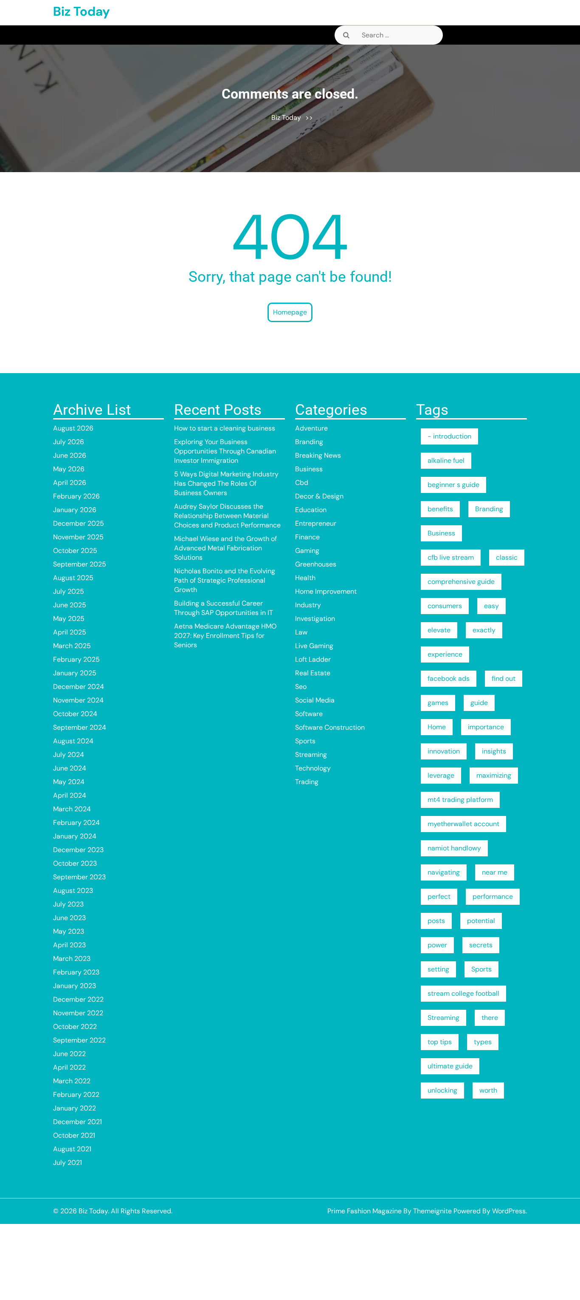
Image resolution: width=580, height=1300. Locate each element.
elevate (439, 630)
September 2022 (79, 1040)
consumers (445, 605)
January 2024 (74, 836)
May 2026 (68, 468)
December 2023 (78, 849)
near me (494, 872)
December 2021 (77, 1121)
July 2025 (68, 591)
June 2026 (69, 455)
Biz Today (81, 11)
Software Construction (330, 727)
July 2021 (67, 1162)
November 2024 (78, 700)
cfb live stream (451, 557)
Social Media (315, 700)
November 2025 (78, 536)
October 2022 (75, 1026)
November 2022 (78, 1012)
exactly (484, 630)
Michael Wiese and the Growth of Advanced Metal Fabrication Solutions (225, 548)
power (437, 944)
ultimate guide (450, 1066)
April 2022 (69, 1067)
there (489, 1017)
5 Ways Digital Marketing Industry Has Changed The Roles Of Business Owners (226, 483)
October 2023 (75, 863)
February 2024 (76, 822)
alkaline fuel (446, 460)
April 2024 (69, 795)
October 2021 (74, 1135)
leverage (441, 775)
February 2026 (76, 496)
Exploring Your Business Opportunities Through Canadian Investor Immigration (225, 451)
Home (437, 726)
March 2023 (71, 958)
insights (494, 751)
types (483, 1041)
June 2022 (69, 1053)
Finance (307, 536)
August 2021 (72, 1148)
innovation (444, 751)
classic (507, 557)
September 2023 (79, 876)
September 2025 (79, 564)
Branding (309, 441)
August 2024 (73, 740)
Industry (308, 604)
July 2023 (68, 904)
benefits (440, 508)
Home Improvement (326, 591)
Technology (313, 768)
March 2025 (72, 645)
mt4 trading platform (460, 799)
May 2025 (68, 618)
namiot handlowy (454, 848)
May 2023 (68, 931)
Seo (301, 686)
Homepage (290, 312)
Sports (305, 740)
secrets (481, 944)
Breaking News (318, 455)
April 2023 (69, 944)
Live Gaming (314, 645)
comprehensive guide (461, 581)
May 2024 (68, 781)
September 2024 (79, 727)
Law (301, 632)
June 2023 (69, 917)
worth (488, 1090)
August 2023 (73, 890)
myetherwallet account (463, 823)
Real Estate (312, 672)
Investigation (315, 618)
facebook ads (449, 678)
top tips (440, 1041)
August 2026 (73, 428)
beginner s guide (453, 484)
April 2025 (69, 632)
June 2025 (69, 604)
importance (486, 726)
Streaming (311, 754)
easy (491, 605)
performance (493, 896)
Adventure (311, 428)
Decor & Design (319, 496)
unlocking (442, 1090)
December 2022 (78, 999)
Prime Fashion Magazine (364, 1211)
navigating (444, 872)
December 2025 (78, 523)
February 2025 (76, 659)
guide (479, 702)
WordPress (509, 1211)
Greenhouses (315, 564)
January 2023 (74, 985)
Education (311, 509)
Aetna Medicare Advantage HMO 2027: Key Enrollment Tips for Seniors (225, 635)
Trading (306, 781)
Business (309, 468)
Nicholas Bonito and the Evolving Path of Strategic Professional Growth (224, 580)
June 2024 (69, 768)
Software (309, 713)
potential (481, 920)
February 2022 (76, 1094)
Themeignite (432, 1211)
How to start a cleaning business (224, 428)
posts (436, 920)
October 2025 (75, 550)
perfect (439, 896)
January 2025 (74, 672)
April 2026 (69, 482)
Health (305, 577)
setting (438, 969)
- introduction (449, 436)
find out (503, 678)
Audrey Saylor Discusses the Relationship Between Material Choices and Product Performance (227, 516)
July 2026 (68, 441)
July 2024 (68, 754)
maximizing (493, 775)
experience (445, 654)
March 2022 (71, 1080)
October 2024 (75, 713)
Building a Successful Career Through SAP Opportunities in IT (223, 608)
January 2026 (74, 509)
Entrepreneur (315, 523)
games (438, 702)
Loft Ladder (313, 659)
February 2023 (76, 972)
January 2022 (74, 1108)
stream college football (463, 993)
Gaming (307, 550)
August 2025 (73, 577)
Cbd (301, 482)
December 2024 (78, 686)
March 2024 (72, 808)
